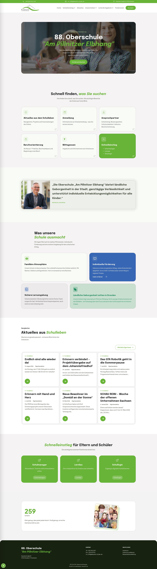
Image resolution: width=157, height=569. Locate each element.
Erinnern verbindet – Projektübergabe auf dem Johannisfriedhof (77, 363)
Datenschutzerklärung (128, 552)
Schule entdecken (78, 62)
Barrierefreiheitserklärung (129, 554)
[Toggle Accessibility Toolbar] (3, 566)
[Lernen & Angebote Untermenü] (112, 8)
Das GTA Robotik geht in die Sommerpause (116, 361)
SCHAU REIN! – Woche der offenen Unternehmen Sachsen (115, 397)
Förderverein (119, 8)
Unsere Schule (90, 8)
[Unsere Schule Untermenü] (96, 8)
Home (59, 8)
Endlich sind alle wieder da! (40, 361)
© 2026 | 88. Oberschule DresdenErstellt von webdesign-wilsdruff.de (78, 565)
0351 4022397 (92, 550)
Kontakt (130, 8)
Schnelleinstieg (68, 8)
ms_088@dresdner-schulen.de (94, 554)
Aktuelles (80, 8)
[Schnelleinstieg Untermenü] (74, 8)
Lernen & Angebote (105, 8)
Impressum (126, 550)
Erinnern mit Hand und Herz (40, 396)
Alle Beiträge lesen (124, 347)
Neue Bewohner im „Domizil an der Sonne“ (78, 396)
